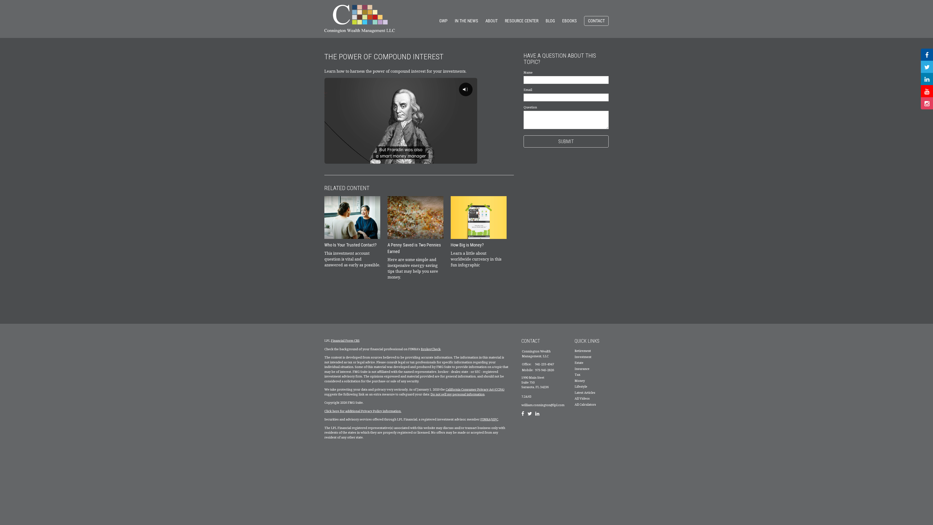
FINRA (485, 419)
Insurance (582, 369)
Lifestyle (581, 386)
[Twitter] (529, 414)
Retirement (583, 351)
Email (528, 90)
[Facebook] (522, 414)
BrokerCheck (431, 349)
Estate (579, 362)
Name (528, 72)
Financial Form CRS (345, 340)
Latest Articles (585, 392)
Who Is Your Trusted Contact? (350, 244)
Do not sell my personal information (457, 394)
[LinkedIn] (537, 414)
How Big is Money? (467, 244)
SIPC (494, 419)
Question (530, 107)
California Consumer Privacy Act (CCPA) (475, 389)
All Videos (582, 398)
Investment (583, 357)
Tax (577, 374)
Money (580, 380)
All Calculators (585, 404)
